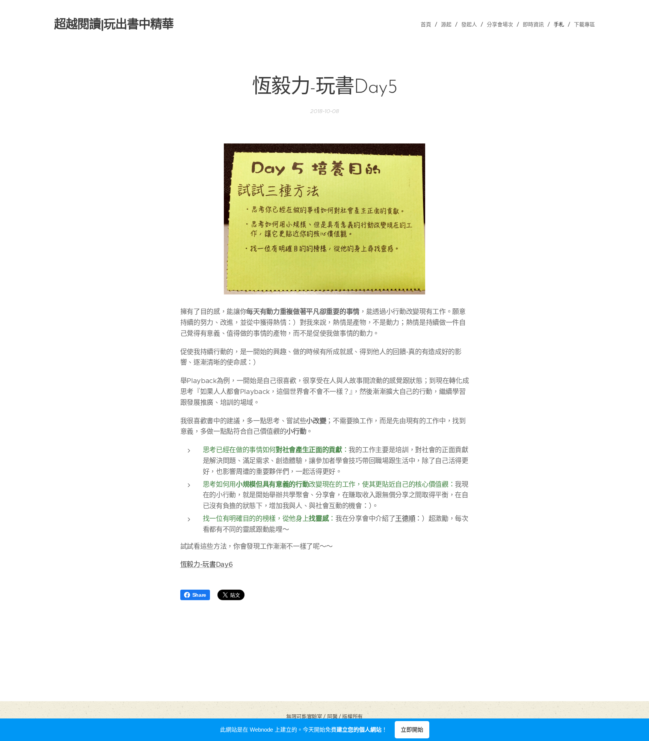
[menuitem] (428, 24)
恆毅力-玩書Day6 (206, 564)
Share (199, 595)
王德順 (405, 519)
